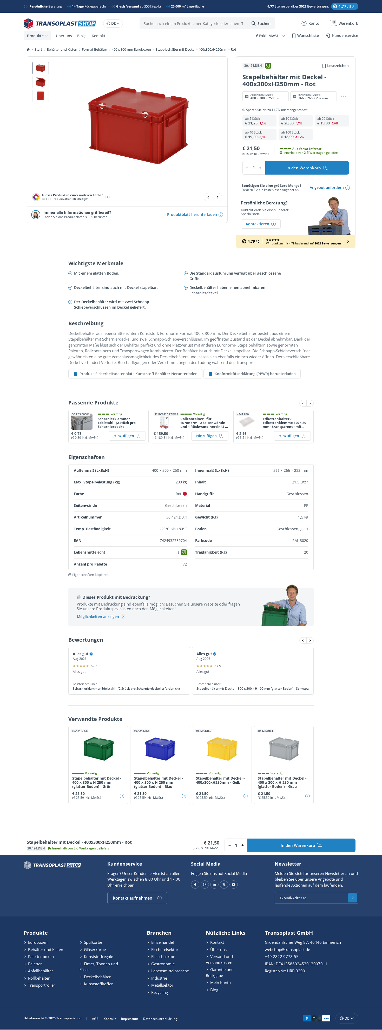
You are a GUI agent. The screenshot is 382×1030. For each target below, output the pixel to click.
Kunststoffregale (98, 956)
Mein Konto (220, 982)
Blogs (82, 35)
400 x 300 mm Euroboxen (131, 49)
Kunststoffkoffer (98, 983)
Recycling (159, 992)
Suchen (264, 23)
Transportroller (41, 985)
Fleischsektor (162, 956)
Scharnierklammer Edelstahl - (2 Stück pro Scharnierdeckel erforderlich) (126, 688)
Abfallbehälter (40, 970)
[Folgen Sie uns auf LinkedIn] (214, 884)
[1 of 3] (40, 68)
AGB (95, 1018)
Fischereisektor (164, 949)
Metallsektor (161, 985)
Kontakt (98, 35)
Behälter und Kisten (62, 49)
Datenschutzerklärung (160, 1018)
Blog (213, 989)
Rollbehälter (38, 978)
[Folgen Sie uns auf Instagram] (205, 884)
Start (38, 49)
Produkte (35, 35)
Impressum (129, 1018)
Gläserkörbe (94, 949)
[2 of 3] (40, 82)
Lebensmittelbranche (169, 970)
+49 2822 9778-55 (282, 956)
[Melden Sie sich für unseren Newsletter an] (352, 897)
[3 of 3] (40, 96)
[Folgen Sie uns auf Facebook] (195, 884)
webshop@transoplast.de (287, 949)
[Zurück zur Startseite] (60, 23)
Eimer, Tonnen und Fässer (99, 966)
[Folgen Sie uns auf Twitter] (224, 884)
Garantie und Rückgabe (220, 972)
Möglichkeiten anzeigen (98, 616)
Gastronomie (162, 963)
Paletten (35, 963)
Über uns (64, 35)
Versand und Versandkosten (219, 959)
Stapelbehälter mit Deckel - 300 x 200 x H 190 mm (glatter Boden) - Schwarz (252, 688)
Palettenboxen (40, 956)
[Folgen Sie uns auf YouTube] (233, 884)
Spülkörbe (92, 942)
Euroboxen (37, 942)
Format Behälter (94, 49)
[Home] (28, 49)
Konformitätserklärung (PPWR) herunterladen (255, 373)
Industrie (158, 978)
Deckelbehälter (97, 976)
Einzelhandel (162, 942)
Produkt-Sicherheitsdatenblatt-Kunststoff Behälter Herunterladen (138, 373)
